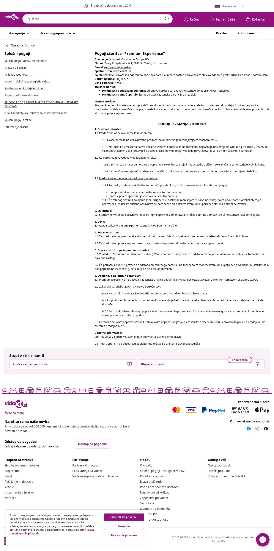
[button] (107, 6)
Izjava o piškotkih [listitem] (15, 67)
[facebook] (249, 428)
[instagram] (257, 428)
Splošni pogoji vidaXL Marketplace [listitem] (25, 61)
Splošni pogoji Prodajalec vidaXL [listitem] (24, 88)
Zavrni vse (124, 526)
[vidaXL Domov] (11, 17)
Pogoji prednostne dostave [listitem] (21, 95)
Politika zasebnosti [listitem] (16, 74)
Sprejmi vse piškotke (124, 517)
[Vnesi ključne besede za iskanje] (167, 19)
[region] (77, 527)
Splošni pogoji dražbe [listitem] (18, 120)
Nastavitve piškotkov (154, 492)
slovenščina (229, 6)
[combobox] (97, 19)
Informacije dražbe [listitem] (16, 127)
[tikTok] (266, 428)
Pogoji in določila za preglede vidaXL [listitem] (27, 81)
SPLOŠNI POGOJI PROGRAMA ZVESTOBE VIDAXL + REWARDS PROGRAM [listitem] (41, 104)
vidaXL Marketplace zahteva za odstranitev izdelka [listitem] (35, 113)
